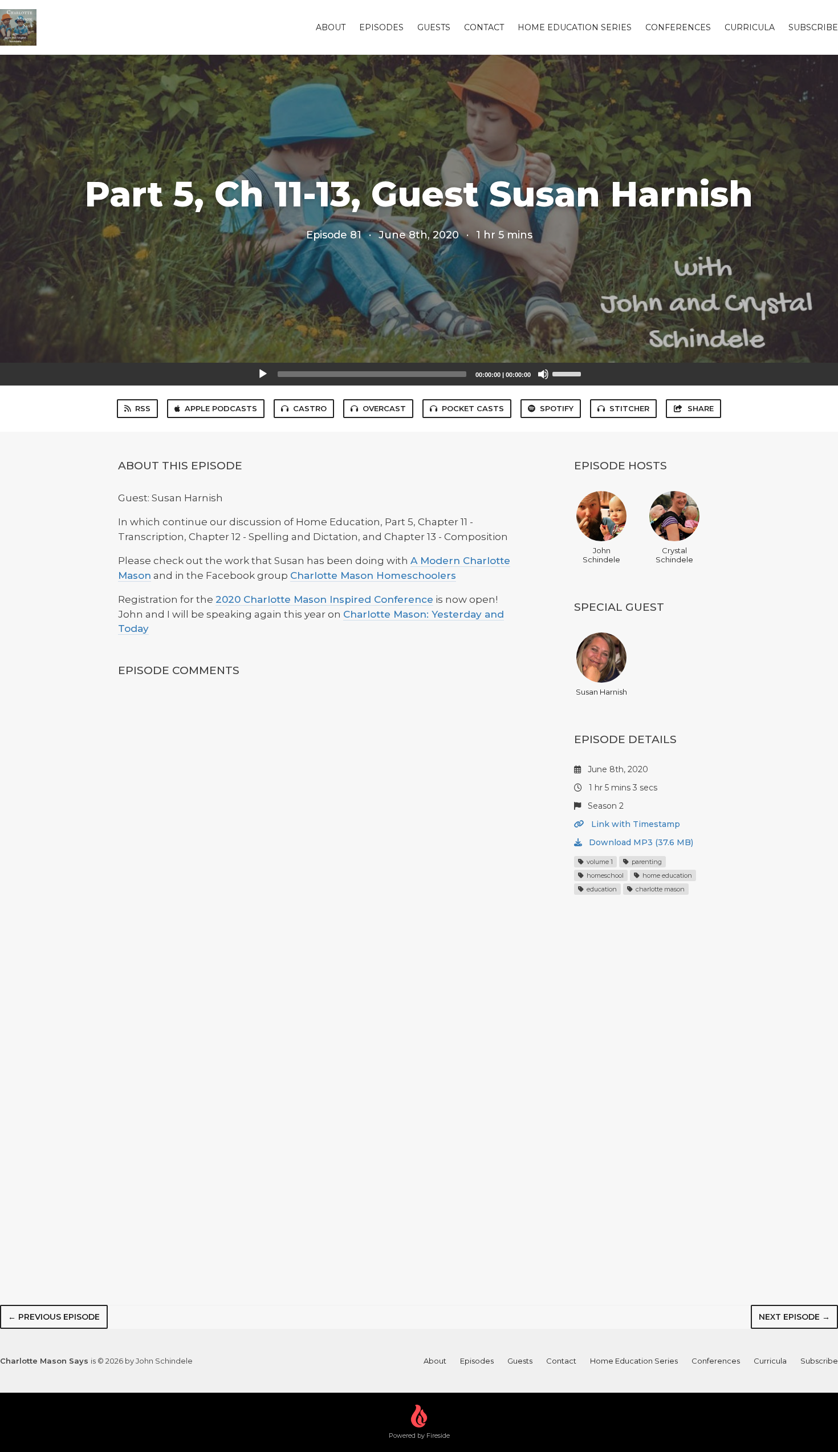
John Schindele (601, 555)
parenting (646, 862)
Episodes (381, 27)
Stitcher (629, 408)
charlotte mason (659, 889)
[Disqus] (318, 838)
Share (701, 408)
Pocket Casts (473, 408)
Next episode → (794, 1317)
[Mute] (543, 374)
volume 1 (599, 862)
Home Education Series (575, 27)
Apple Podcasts (221, 408)
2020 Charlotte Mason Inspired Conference (324, 599)
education (601, 889)
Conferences (678, 27)
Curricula (750, 27)
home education (666, 875)
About (330, 27)
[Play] (263, 374)
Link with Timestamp (634, 824)
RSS (142, 408)
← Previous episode (54, 1317)
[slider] (568, 373)
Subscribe (813, 27)
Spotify (556, 408)
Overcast (384, 408)
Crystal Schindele (674, 555)
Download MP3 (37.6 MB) (640, 842)
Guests (433, 27)
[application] (419, 374)
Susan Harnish (601, 691)
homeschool (604, 875)
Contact (484, 27)
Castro (310, 408)
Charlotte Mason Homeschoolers (373, 575)
